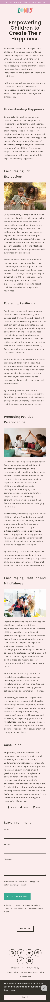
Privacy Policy (18, 908)
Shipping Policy (18, 968)
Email (7, 844)
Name (7, 829)
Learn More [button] (10, 990)
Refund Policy (33, 968)
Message (8, 859)
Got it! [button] (25, 997)
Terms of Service (36, 908)
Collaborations (25, 977)
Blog (26, 928)
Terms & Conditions (29, 972)
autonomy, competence (16, 144)
